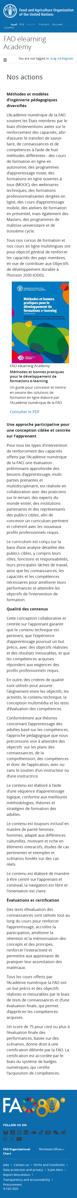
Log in (56, 58)
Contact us (21, 1165)
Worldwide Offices (50, 1149)
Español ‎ (9, 27)
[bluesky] (5, 1133)
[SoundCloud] (33, 1133)
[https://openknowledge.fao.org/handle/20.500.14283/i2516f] (40, 360)
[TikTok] (41, 1132)
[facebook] (12, 1133)
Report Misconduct (16, 1175)
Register (68, 58)
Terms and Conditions (49, 1165)
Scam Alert (55, 1170)
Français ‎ (44, 24)
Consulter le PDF (25, 411)
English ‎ (32, 24)
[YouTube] (19, 1140)
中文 (21, 24)
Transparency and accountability (26, 1180)
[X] (12, 1138)
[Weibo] (63, 1133)
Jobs (6, 1165)
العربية (14, 24)
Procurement (12, 1185)
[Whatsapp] (5, 1140)
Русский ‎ (58, 24)
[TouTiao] (48, 1133)
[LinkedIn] (26, 1133)
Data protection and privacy (23, 1170)
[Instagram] (19, 1133)
